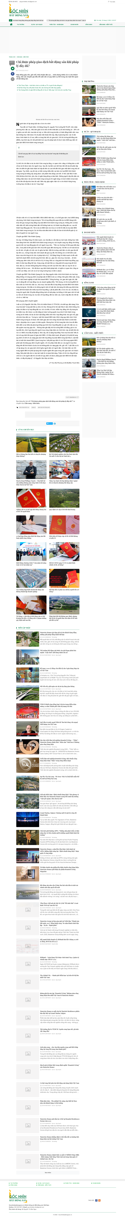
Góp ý (12, 62)
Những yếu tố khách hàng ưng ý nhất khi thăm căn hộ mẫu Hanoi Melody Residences (106, 210)
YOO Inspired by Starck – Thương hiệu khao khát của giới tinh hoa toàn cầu (106, 300)
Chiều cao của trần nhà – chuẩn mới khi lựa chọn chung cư (105, 199)
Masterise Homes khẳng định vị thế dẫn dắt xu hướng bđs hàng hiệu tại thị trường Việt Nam (59, 1138)
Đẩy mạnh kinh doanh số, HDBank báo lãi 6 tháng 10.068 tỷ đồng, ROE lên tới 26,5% (59, 940)
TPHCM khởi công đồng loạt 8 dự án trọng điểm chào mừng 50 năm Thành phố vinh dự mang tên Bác (58, 705)
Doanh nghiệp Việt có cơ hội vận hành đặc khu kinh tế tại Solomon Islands (59, 1210)
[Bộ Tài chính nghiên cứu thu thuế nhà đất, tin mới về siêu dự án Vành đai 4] (89, 352)
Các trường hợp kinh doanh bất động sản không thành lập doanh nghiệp (30, 591)
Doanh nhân (55, 944)
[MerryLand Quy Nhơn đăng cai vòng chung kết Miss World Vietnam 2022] (89, 323)
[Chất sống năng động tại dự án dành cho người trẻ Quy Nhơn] (89, 290)
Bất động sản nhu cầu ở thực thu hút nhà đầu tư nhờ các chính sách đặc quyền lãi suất (59, 886)
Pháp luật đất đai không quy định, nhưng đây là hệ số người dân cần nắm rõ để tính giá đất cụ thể (63, 618)
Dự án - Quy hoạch (56, 655)
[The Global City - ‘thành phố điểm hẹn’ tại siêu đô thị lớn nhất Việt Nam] (27, 982)
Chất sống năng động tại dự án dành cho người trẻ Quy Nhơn (106, 289)
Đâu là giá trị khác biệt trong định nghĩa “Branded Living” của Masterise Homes (59, 1066)
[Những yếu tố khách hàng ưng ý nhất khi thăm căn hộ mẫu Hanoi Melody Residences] (89, 212)
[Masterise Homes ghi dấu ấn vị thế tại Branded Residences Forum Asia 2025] (27, 1125)
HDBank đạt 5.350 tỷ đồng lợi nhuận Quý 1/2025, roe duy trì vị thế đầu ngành (105, 271)
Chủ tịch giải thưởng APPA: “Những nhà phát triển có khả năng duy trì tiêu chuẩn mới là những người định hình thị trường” (59, 833)
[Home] (12, 68)
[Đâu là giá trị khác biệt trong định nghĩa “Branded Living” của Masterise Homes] (27, 1071)
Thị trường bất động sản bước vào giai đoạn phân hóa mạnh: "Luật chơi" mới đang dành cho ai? (54, 20)
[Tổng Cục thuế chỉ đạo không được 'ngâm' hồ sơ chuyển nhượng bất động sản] (89, 373)
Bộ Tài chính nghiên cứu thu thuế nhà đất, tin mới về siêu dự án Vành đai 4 (63, 455)
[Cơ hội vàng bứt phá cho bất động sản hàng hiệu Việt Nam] (27, 1089)
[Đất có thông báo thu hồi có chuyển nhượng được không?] (89, 341)
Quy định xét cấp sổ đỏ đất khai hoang (62, 509)
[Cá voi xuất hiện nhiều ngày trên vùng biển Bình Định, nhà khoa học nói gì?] (89, 312)
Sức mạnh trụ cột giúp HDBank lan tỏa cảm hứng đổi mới (59, 1191)
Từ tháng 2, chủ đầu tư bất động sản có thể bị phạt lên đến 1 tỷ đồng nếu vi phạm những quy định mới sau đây (31, 618)
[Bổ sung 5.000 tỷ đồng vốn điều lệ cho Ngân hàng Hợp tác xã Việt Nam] (27, 675)
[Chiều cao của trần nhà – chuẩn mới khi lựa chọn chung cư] (89, 201)
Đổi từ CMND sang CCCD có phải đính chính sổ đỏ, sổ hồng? (62, 564)
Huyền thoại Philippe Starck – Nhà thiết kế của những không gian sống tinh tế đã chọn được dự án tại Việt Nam (31, 483)
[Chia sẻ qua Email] (12, 79)
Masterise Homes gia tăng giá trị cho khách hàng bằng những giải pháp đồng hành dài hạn (58, 633)
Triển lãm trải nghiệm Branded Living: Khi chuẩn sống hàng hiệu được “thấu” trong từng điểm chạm (58, 760)
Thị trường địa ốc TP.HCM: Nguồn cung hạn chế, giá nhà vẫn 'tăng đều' (59, 1030)
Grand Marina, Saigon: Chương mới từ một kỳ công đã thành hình (58, 814)
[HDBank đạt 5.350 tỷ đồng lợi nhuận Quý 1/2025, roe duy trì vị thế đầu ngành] (89, 273)
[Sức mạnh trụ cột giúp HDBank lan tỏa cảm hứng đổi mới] (27, 1197)
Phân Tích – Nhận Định (94, 182)
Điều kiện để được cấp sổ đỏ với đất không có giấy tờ (63, 537)
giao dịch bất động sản (44, 407)
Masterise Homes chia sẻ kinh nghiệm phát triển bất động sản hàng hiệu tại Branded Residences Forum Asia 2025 (59, 1174)
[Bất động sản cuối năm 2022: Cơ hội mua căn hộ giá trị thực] (89, 190)
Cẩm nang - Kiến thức (93, 333)
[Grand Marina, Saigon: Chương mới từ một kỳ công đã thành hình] (27, 819)
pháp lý (33, 407)
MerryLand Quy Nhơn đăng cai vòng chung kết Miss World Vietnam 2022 (106, 322)
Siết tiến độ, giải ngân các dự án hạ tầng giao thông (57, 686)
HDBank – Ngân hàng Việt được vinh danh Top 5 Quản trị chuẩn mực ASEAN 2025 (59, 958)
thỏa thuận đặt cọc (24, 407)
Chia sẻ (50, 423)
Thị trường (54, 637)
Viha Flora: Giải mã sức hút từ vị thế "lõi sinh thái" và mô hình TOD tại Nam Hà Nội (59, 904)
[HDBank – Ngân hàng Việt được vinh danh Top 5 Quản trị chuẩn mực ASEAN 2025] (27, 964)
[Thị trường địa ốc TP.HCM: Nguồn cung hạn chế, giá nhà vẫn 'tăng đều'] (27, 1035)
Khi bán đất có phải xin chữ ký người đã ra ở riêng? (64, 591)
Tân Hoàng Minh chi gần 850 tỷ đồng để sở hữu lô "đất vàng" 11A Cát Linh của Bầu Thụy (44, 90)
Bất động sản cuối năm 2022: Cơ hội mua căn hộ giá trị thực (106, 188)
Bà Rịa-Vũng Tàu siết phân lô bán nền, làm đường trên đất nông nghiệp (39, 87)
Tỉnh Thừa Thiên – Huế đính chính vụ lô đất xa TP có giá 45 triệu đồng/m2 (40, 85)
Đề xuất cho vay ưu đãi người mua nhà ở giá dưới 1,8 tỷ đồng (106, 221)
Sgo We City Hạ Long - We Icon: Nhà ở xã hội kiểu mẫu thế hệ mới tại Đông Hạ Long (59, 778)
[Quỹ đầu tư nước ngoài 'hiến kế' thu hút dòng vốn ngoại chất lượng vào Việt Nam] (27, 728)
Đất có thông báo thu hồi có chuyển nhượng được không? (31, 455)
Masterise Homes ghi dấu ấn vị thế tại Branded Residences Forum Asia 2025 (59, 1120)
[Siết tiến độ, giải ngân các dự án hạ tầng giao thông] (27, 692)
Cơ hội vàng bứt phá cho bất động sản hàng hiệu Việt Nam (59, 1083)
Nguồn (71, 397)
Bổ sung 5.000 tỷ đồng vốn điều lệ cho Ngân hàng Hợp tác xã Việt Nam (59, 669)
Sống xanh (89, 283)
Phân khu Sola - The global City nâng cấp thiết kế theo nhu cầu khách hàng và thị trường (58, 1102)
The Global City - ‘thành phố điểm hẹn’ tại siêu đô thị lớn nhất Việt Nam (59, 976)
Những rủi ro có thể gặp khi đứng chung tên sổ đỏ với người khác (31, 510)
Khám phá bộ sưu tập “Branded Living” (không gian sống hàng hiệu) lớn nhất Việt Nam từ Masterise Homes (59, 994)
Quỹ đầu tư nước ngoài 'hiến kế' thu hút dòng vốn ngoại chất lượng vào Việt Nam (59, 723)
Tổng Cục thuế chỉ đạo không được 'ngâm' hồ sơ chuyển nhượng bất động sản (63, 482)
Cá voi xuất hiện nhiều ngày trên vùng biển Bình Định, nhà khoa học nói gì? (106, 311)
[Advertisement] (62, 40)
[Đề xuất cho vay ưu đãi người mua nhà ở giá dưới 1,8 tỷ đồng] (89, 222)
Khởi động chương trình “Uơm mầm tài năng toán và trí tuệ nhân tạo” (31, 564)
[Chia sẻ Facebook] (12, 74)
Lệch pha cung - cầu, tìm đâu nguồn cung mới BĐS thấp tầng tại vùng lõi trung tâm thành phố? (59, 1048)
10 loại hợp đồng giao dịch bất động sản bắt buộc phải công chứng (30, 537)
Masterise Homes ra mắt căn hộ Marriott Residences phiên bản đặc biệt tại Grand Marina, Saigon (59, 1012)
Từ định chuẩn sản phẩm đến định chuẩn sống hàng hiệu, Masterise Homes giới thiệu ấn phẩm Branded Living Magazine (59, 869)
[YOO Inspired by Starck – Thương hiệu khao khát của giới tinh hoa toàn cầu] (89, 301)
